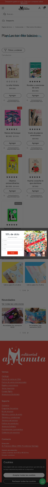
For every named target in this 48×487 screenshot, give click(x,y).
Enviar (12, 253)
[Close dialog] (45, 232)
